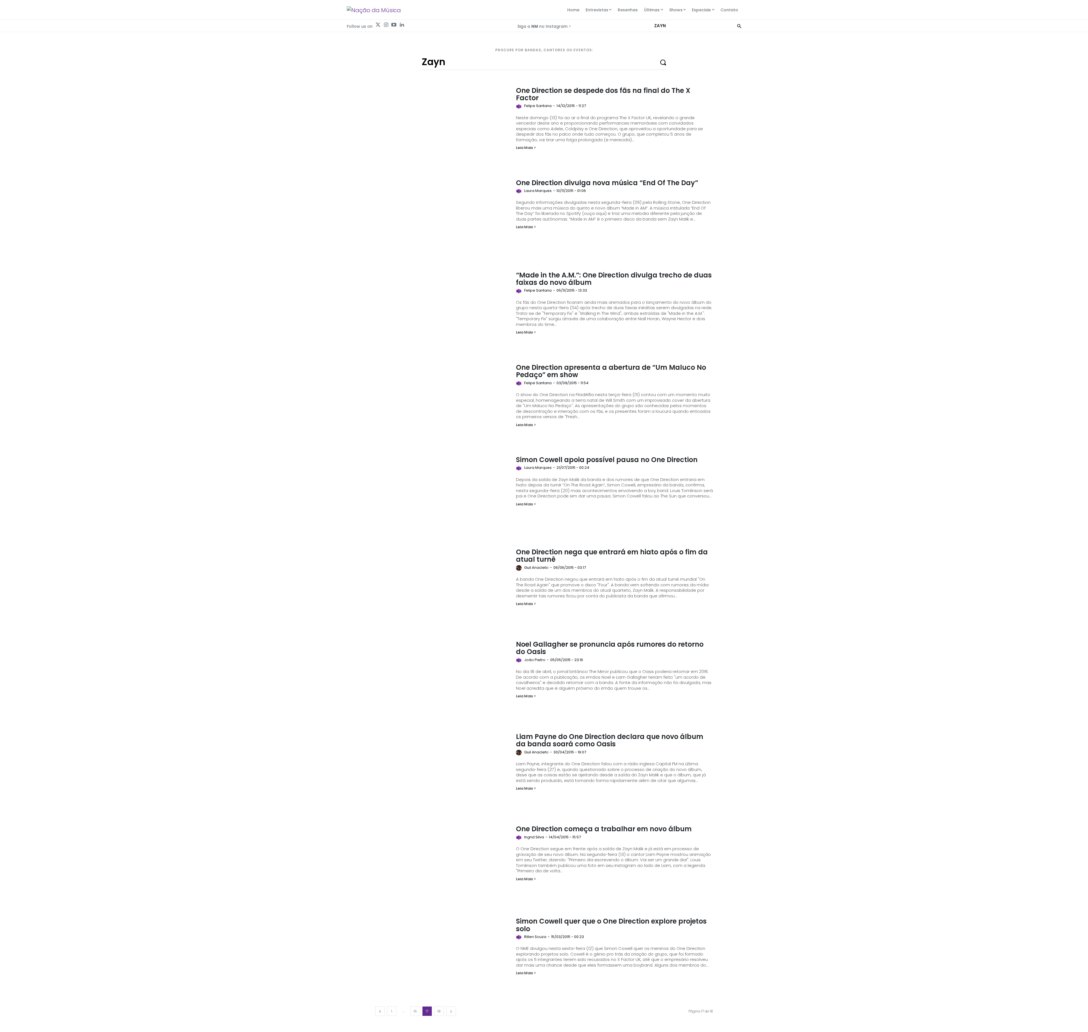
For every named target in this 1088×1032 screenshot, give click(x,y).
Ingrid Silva (534, 837)
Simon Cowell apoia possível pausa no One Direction (607, 459)
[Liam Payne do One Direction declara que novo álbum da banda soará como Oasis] (442, 770)
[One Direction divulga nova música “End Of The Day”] (442, 216)
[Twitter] (378, 24)
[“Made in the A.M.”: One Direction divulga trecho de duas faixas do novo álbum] (442, 309)
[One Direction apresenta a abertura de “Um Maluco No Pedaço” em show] (442, 401)
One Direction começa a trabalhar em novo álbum (604, 829)
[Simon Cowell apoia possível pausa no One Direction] (442, 493)
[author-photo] (519, 106)
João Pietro (534, 660)
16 (415, 1011)
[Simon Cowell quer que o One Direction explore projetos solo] (442, 955)
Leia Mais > (526, 147)
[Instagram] (385, 24)
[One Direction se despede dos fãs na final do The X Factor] (442, 124)
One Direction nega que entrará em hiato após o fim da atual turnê (612, 555)
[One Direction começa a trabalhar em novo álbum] (442, 862)
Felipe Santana (538, 105)
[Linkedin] (401, 24)
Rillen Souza (535, 936)
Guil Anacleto (536, 567)
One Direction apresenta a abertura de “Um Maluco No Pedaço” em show (611, 371)
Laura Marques (538, 190)
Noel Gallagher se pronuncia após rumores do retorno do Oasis (610, 648)
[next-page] (451, 1011)
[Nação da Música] (374, 10)
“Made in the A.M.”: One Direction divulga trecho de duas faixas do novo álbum (614, 278)
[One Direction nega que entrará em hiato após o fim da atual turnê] (442, 586)
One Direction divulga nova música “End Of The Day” (607, 182)
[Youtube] (393, 24)
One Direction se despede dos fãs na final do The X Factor (603, 94)
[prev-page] (380, 1011)
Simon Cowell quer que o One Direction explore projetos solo (611, 924)
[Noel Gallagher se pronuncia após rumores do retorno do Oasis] (442, 678)
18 (439, 1011)
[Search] (739, 25)
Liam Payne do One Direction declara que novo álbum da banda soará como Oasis (609, 740)
